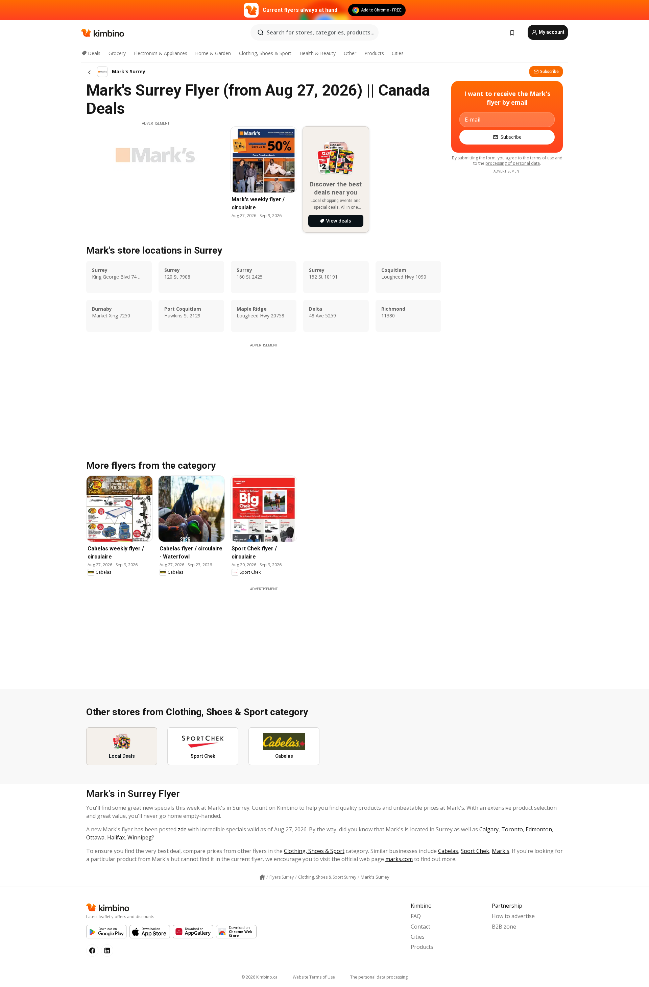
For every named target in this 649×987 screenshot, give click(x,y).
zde (182, 829)
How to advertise (513, 916)
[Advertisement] (263, 395)
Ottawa (95, 837)
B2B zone (504, 926)
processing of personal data (512, 163)
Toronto (512, 829)
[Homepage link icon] (262, 877)
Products (374, 53)
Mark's (500, 851)
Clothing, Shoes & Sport (265, 53)
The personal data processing (379, 977)
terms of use (542, 158)
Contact (420, 926)
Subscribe (549, 71)
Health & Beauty (317, 53)
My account (551, 32)
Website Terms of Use (314, 977)
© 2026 (259, 977)
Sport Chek (475, 851)
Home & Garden (213, 53)
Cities (398, 53)
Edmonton (539, 829)
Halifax (116, 837)
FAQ (416, 916)
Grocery (117, 53)
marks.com (399, 859)
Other (350, 53)
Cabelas (448, 851)
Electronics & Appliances (160, 53)
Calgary (489, 829)
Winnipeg (139, 837)
